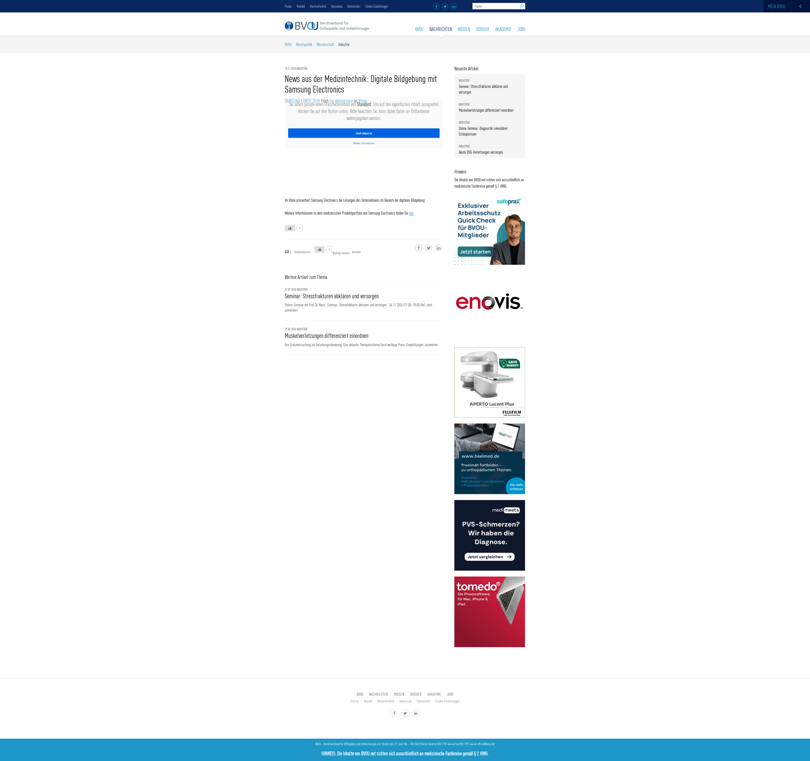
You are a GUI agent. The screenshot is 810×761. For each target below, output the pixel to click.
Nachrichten (440, 29)
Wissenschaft (325, 44)
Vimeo (362, 100)
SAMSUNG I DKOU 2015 (302, 100)
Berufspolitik (304, 44)
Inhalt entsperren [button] (364, 133)
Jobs (521, 29)
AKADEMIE (503, 29)
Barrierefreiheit (318, 6)
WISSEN (464, 29)
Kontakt (301, 6)
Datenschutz (353, 6)
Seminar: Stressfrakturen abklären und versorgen (332, 296)
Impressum (336, 6)
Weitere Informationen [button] (364, 143)
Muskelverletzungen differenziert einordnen (326, 335)
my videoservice (341, 100)
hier (411, 213)
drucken (356, 251)
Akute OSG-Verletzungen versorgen (481, 152)
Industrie (344, 44)
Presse (288, 6)
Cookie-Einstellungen (376, 6)
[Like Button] (290, 228)
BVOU (419, 29)
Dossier (482, 29)
